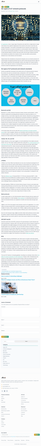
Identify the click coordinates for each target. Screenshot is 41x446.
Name (2, 319)
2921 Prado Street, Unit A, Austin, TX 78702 (10, 388)
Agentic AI (23, 396)
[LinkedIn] (5, 391)
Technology (7, 6)
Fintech (4, 357)
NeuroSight (3, 402)
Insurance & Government (5, 414)
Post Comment (5, 336)
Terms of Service (10, 440)
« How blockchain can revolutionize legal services (11, 271)
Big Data (5, 350)
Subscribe (37, 434)
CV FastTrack (23, 400)
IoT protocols (4, 269)
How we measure (24, 410)
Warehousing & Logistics (5, 410)
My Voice (5, 361)
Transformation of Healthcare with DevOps (12, 294)
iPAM (2, 400)
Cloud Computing (6, 354)
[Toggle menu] (39, 2)
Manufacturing (3, 408)
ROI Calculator (23, 408)
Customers (23, 412)
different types (9, 176)
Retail (2, 412)
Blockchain (5, 352)
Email (2, 325)
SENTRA (2, 398)
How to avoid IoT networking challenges (11, 276)
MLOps (22, 403)
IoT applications (4, 44)
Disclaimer (23, 440)
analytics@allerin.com (6, 386)
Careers (2, 422)
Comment (3, 306)
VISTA (2, 396)
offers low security (30, 233)
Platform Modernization (25, 402)
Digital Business (6, 356)
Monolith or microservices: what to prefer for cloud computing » (14, 272)
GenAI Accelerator (24, 398)
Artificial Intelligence (7, 348)
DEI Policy (27, 440)
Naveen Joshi (12, 11)
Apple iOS (5, 347)
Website (2, 330)
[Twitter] (2, 391)
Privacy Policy (13, 436)
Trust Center (3, 424)
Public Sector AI (6, 363)
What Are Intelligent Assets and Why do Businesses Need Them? (18, 279)
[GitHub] (7, 391)
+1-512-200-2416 (6, 384)
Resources (23, 414)
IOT (2, 6)
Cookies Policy (17, 440)
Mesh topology (21, 198)
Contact (2, 426)
